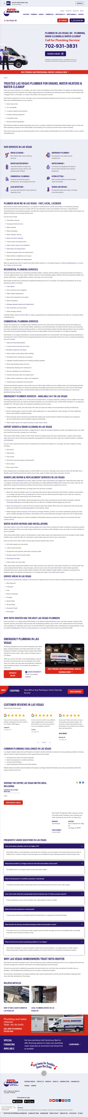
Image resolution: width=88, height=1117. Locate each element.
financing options (18, 122)
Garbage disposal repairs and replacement (20, 304)
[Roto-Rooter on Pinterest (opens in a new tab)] (63, 1100)
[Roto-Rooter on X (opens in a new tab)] (60, 1100)
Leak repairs (11, 286)
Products (48, 1081)
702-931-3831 (61, 45)
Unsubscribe (44, 1113)
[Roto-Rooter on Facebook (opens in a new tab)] (57, 1100)
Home (5, 78)
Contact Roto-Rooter (10, 517)
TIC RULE (80, 1113)
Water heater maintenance (15, 293)
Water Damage (72, 14)
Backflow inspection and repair (16, 350)
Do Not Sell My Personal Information (15, 1113)
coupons (28, 676)
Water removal (11, 227)
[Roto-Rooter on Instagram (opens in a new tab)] (66, 1100)
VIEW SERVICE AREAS (13, 802)
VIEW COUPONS (75, 691)
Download (80, 3)
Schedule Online (53, 53)
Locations (26, 14)
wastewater (20, 480)
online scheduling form (69, 263)
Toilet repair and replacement (16, 249)
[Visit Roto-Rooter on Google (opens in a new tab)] (77, 782)
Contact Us (69, 11)
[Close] (14, 1108)
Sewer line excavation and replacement (19, 259)
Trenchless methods (13, 502)
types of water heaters (55, 570)
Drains (41, 14)
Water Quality (60, 14)
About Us (55, 1081)
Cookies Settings (33, 1113)
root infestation (8, 440)
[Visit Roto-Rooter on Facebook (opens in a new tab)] (80, 782)
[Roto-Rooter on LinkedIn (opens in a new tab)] (69, 1100)
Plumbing (34, 14)
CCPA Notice (72, 1113)
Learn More (74, 1044)
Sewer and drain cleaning (15, 238)
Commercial (50, 14)
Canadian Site (75, 1081)
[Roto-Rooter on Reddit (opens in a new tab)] (50, 1100)
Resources (76, 11)
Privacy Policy (53, 1113)
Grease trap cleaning (13, 368)
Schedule (64, 20)
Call (78, 20)
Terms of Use (64, 1113)
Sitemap (26, 1085)
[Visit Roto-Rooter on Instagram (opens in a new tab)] (83, 782)
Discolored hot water (13, 558)
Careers (62, 11)
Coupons (81, 14)
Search (82, 11)
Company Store (64, 1081)
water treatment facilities (50, 483)
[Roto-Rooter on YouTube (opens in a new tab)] (53, 1100)
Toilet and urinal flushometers (16, 343)
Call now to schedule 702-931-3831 (13, 1030)
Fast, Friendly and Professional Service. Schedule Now (44, 72)
